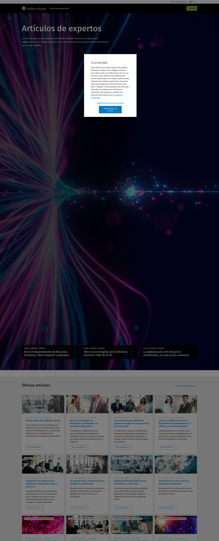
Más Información (34, 447)
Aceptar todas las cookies (110, 110)
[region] (110, 85)
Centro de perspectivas (59, 8)
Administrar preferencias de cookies (110, 103)
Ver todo (191, 8)
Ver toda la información (185, 386)
